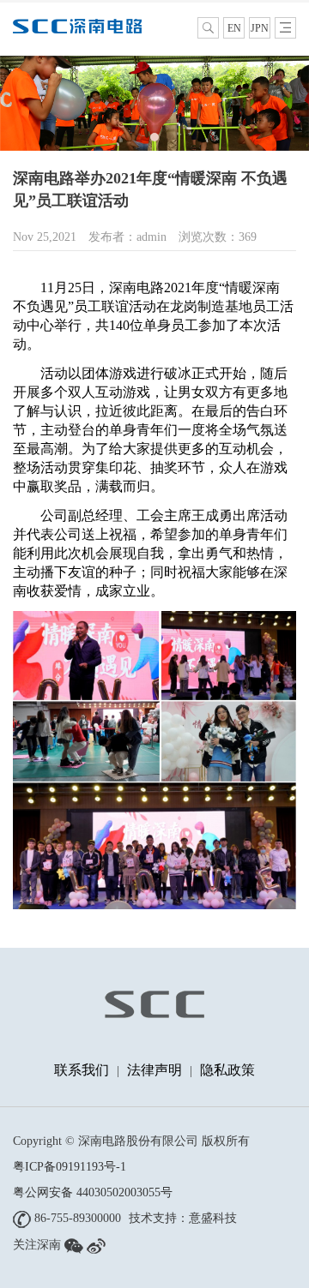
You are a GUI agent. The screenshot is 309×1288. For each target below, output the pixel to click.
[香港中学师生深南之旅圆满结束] (154, 102)
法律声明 (154, 1070)
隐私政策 (227, 1070)
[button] (139, 137)
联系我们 (81, 1070)
